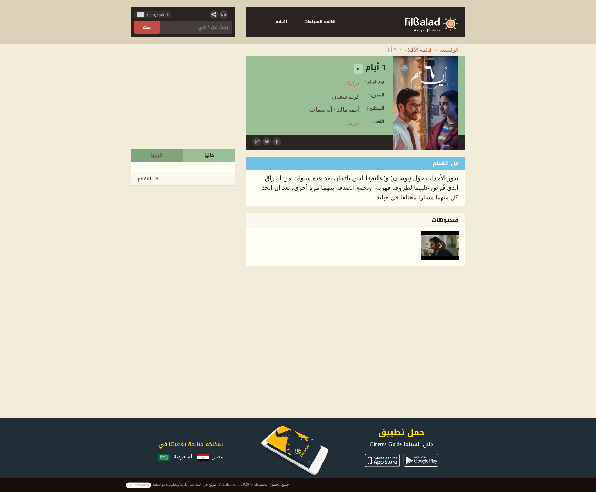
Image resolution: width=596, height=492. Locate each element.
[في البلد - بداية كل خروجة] (431, 22)
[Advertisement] (183, 235)
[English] (223, 14)
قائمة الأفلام (418, 50)
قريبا (156, 155)
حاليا (209, 155)
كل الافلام (148, 179)
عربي (353, 123)
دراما (353, 83)
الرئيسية (448, 50)
